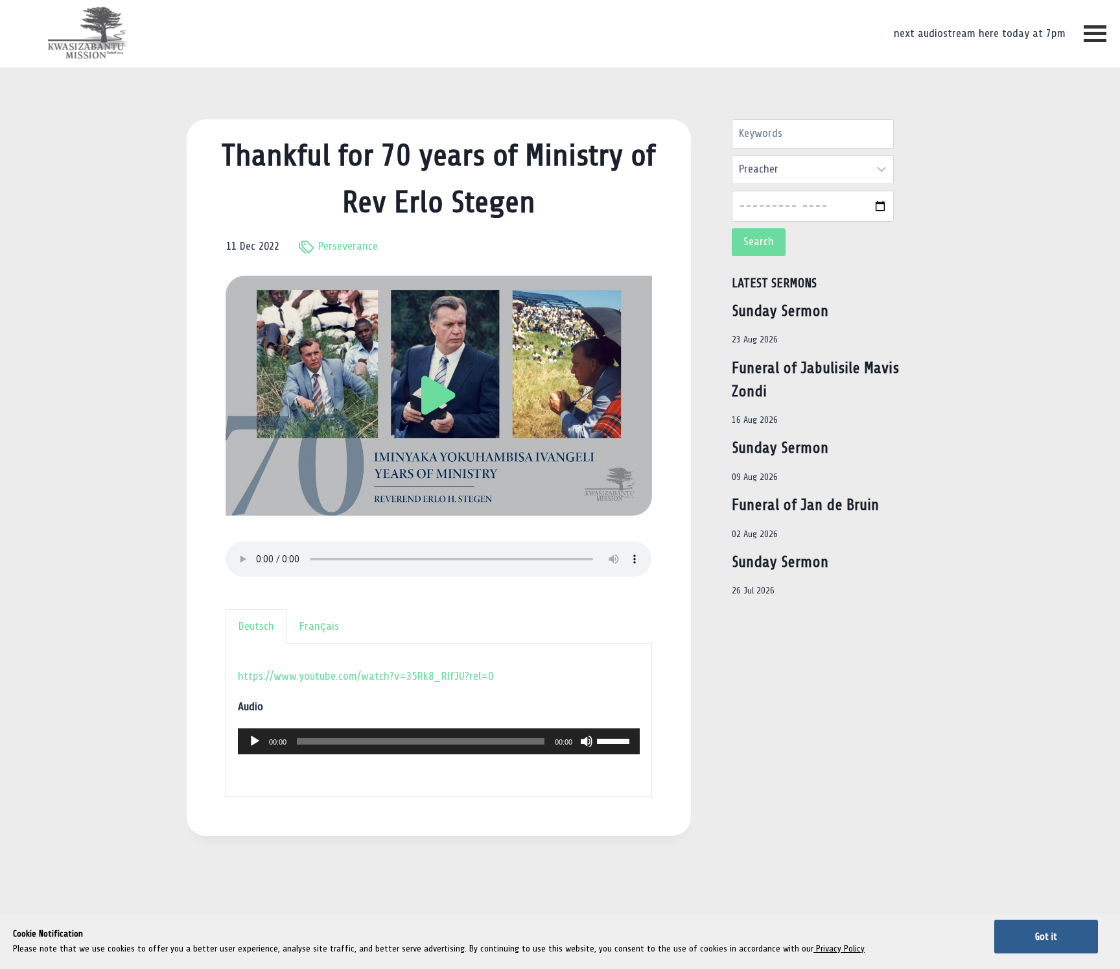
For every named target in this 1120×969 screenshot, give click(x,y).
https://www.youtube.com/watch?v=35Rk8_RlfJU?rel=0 (365, 676)
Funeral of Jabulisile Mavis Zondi (815, 380)
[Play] (254, 741)
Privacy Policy (839, 949)
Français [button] (319, 626)
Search (758, 241)
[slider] (615, 740)
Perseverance (348, 246)
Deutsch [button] (256, 626)
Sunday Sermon (780, 311)
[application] (438, 741)
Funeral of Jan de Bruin (805, 505)
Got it (1046, 936)
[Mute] (586, 741)
